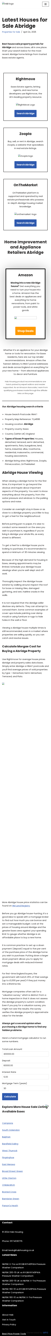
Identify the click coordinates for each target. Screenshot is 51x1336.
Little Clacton (9, 1178)
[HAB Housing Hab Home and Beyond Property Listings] (12, 4)
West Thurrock (9, 1150)
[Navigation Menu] (45, 4)
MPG (45, 1332)
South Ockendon (11, 1129)
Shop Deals (25, 331)
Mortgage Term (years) (14, 1083)
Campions (7, 1123)
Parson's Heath (10, 1205)
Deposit (6, 1060)
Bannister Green (10, 1198)
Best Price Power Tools (14, 1333)
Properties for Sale (11, 32)
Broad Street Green (12, 1171)
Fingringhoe (8, 1157)
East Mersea (8, 1164)
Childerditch (8, 1184)
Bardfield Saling (10, 1143)
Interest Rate (9, 1071)
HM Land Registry (21, 905)
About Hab (7, 1314)
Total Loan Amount (12, 1049)
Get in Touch (9, 1319)
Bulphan (6, 1136)
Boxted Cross (9, 1191)
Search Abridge (25, 113)
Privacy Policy (9, 1324)
